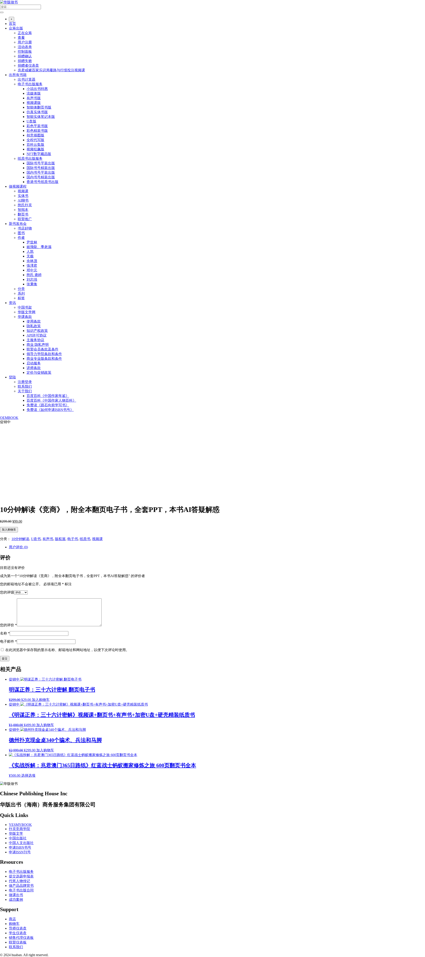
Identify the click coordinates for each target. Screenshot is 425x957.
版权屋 (60, 539)
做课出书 (16, 895)
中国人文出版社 (21, 843)
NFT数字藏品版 (39, 154)
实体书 (23, 196)
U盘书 (36, 539)
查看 (21, 37)
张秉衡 (32, 284)
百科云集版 (35, 144)
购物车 (14, 924)
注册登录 (25, 382)
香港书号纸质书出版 (42, 182)
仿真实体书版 (37, 112)
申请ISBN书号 (20, 847)
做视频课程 (18, 186)
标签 (21, 298)
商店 (12, 919)
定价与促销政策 (39, 372)
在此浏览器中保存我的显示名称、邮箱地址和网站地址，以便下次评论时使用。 (67, 650)
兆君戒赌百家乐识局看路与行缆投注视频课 (51, 70)
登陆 (12, 377)
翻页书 (23, 214)
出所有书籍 (18, 75)
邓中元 (32, 270)
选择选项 (28, 775)
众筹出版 (16, 28)
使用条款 (34, 321)
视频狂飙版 (35, 149)
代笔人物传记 (19, 881)
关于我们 (25, 391)
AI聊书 (23, 200)
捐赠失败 (25, 61)
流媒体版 (34, 93)
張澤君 (32, 265)
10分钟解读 (20, 539)
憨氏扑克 (25, 205)
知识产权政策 (37, 331)
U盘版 (31, 121)
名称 (5, 633)
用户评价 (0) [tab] (18, 547)
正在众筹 (25, 33)
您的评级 (7, 592)
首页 (12, 23)
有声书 (47, 539)
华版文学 (16, 833)
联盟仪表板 (18, 942)
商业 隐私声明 (38, 344)
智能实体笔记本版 (41, 117)
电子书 (72, 539)
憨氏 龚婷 (34, 275)
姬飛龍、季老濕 (39, 247)
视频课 (23, 191)
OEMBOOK (9, 418)
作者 (21, 237)
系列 (21, 293)
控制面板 (25, 51)
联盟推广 (25, 219)
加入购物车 (9, 529)
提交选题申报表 (21, 876)
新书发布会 (18, 224)
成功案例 (16, 899)
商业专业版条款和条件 (44, 358)
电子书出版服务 (30, 84)
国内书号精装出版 (41, 177)
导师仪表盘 (18, 928)
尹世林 (32, 242)
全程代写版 (35, 140)
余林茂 (32, 261)
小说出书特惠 (37, 89)
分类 (21, 289)
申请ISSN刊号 (20, 852)
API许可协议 (36, 335)
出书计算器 (26, 79)
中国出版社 (18, 838)
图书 (21, 233)
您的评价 (8, 625)
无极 (30, 256)
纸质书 (85, 539)
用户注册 (25, 42)
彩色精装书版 (37, 130)
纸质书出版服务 (30, 158)
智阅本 (23, 210)
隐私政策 (34, 326)
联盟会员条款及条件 (42, 349)
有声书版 (34, 98)
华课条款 (25, 317)
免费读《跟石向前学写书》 (48, 405)
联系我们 (25, 386)
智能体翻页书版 (39, 107)
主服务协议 (35, 340)
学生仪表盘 (18, 933)
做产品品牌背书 (21, 885)
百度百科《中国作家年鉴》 (48, 396)
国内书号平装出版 (41, 172)
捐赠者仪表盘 (28, 65)
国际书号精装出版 (41, 168)
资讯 (12, 303)
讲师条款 (34, 368)
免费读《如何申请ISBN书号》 (50, 410)
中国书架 (25, 307)
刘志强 (32, 279)
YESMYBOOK (20, 825)
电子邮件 (8, 641)
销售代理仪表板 (21, 937)
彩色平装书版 (37, 126)
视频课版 (34, 103)
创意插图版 (35, 135)
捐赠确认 (25, 56)
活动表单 (25, 47)
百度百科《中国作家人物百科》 (51, 400)
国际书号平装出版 (41, 163)
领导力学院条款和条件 (44, 354)
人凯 (30, 251)
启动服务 (34, 363)
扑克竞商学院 (19, 829)
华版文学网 (26, 312)
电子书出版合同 (21, 890)
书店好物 (25, 228)
